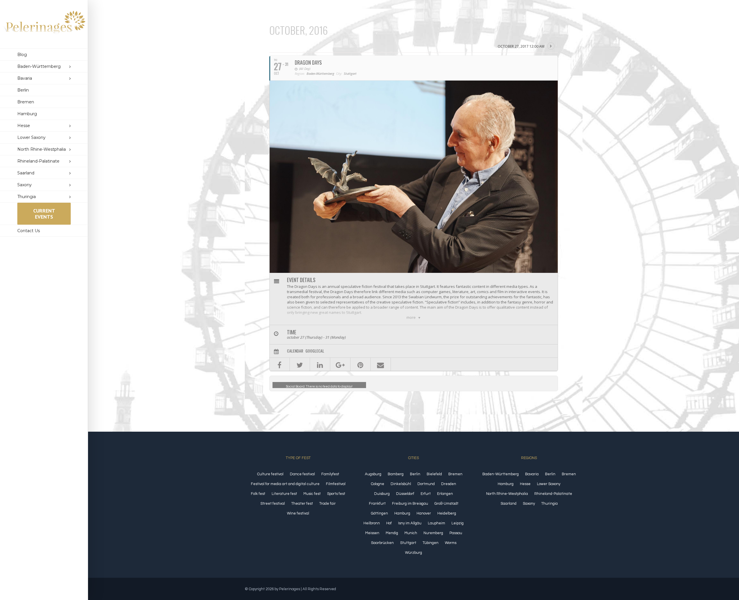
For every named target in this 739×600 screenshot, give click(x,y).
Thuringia (549, 504)
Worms (450, 543)
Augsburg (373, 474)
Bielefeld (434, 474)
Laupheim (436, 523)
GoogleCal (314, 350)
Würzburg (413, 553)
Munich (410, 533)
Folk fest (258, 494)
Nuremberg (433, 533)
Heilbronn (371, 523)
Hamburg (402, 513)
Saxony (529, 504)
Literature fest (284, 494)
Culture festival (270, 474)
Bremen (455, 474)
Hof (389, 523)
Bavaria (532, 474)
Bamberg (396, 474)
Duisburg (382, 494)
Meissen (372, 533)
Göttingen (379, 513)
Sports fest (336, 494)
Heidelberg (446, 513)
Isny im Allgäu (409, 523)
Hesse (525, 484)
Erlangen (445, 494)
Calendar (295, 350)
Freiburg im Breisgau (410, 504)
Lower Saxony (548, 484)
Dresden (448, 484)
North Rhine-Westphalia (507, 494)
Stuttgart (408, 543)
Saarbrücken (382, 543)
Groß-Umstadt (446, 504)
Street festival (272, 504)
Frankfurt (377, 504)
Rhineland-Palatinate (553, 494)
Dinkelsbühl (401, 484)
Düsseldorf (405, 494)
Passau (455, 533)
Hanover (424, 513)
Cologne (377, 484)
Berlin (415, 474)
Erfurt (426, 494)
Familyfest (330, 474)
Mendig (392, 533)
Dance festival (302, 474)
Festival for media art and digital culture (285, 484)
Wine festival (298, 513)
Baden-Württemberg (500, 474)
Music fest (312, 494)
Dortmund (426, 484)
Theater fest (302, 504)
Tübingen (430, 543)
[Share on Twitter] (300, 364)
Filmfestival (336, 484)
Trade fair (327, 504)
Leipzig (457, 523)
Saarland (508, 504)
